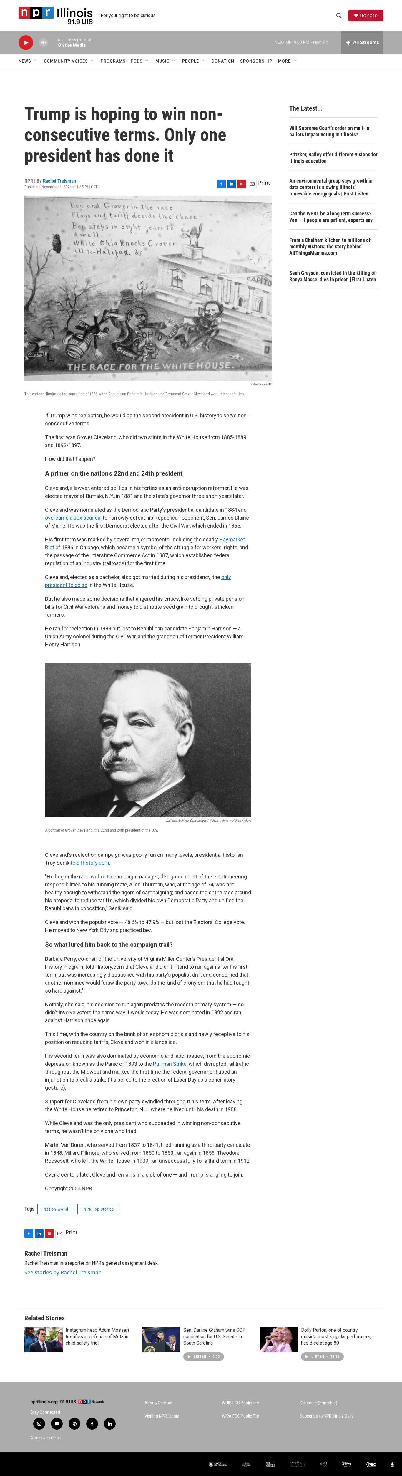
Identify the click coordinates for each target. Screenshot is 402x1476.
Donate (368, 15)
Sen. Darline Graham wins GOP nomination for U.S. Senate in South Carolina (214, 1336)
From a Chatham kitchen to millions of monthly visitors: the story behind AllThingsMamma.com (330, 246)
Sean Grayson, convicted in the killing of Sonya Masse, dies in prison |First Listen (332, 276)
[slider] (53, 42)
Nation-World (56, 1209)
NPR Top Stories (99, 1209)
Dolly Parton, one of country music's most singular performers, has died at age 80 (336, 1336)
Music (162, 61)
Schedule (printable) (318, 1403)
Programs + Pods (122, 61)
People (190, 61)
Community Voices (66, 61)
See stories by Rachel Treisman (63, 1272)
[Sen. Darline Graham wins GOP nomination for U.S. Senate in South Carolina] (161, 1339)
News (25, 61)
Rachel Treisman (59, 181)
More (284, 61)
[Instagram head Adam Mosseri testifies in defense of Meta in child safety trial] (43, 1339)
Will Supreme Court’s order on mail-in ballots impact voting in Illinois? (329, 131)
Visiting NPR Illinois (161, 1416)
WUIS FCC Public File (240, 1403)
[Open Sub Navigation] (35, 61)
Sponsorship (256, 61)
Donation (223, 61)
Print (264, 182)
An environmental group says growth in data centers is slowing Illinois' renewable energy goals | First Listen (331, 187)
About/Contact (158, 1403)
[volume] (44, 42)
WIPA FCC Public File (240, 1416)
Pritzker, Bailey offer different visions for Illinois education (333, 157)
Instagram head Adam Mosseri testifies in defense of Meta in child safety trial (97, 1336)
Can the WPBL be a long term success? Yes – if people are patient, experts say (331, 216)
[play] (26, 42)
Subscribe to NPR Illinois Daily (326, 1416)
